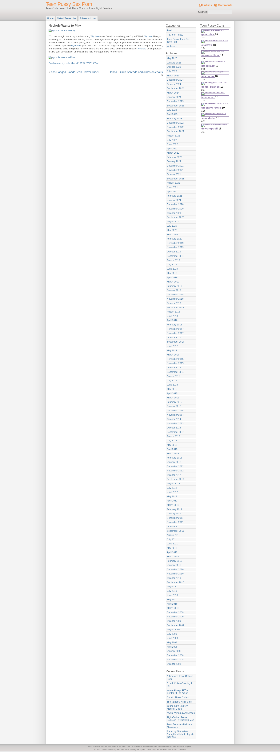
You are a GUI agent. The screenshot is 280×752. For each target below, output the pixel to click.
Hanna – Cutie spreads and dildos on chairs (136, 72)
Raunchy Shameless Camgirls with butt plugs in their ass (180, 734)
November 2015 (175, 363)
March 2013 (173, 453)
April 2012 (172, 500)
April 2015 (172, 393)
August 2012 (173, 483)
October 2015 (174, 367)
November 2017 (175, 333)
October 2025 (174, 67)
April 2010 (172, 604)
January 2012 (174, 513)
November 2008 (175, 659)
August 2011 (173, 535)
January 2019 (174, 290)
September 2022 (175, 131)
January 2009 (174, 651)
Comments (225, 5)
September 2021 (175, 178)
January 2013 (174, 462)
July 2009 (172, 634)
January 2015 (174, 406)
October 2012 (174, 475)
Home (50, 18)
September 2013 (175, 432)
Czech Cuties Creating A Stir (179, 685)
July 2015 (172, 380)
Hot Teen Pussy (175, 34)
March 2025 (173, 75)
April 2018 (172, 320)
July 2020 (172, 225)
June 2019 (172, 268)
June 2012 (172, 492)
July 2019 (172, 264)
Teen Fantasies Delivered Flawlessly (180, 726)
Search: (203, 11)
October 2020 (174, 213)
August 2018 (173, 311)
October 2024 (174, 84)
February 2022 (174, 157)
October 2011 (174, 526)
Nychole (95, 36)
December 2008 (175, 655)
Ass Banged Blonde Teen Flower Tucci (74, 72)
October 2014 (174, 419)
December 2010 (175, 569)
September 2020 (175, 217)
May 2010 (172, 599)
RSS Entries (162, 749)
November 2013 (175, 423)
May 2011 (172, 548)
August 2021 (173, 183)
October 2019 (174, 251)
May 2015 (172, 389)
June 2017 (172, 346)
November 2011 (175, 522)
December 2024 (175, 80)
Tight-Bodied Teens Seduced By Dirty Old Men (180, 719)
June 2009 (172, 638)
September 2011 (175, 531)
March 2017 (173, 354)
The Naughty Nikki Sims (179, 701)
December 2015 (175, 359)
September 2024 (175, 88)
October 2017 (174, 337)
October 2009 (174, 621)
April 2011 (172, 552)
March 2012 (173, 505)
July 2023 (172, 110)
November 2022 (175, 127)
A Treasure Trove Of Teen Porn (180, 677)
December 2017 (175, 329)
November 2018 (175, 298)
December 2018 (175, 294)
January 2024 (174, 97)
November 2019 (175, 247)
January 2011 (174, 565)
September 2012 (175, 479)
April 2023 (172, 114)
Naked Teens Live (66, 18)
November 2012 (175, 470)
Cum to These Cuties (178, 697)
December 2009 (175, 612)
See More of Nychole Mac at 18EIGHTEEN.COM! (74, 63)
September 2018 (175, 307)
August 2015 (173, 376)
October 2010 (174, 578)
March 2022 (173, 153)
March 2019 (173, 281)
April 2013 (172, 449)
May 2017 (172, 350)
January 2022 (174, 161)
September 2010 (175, 582)
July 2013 (172, 440)
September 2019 (175, 256)
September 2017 (175, 341)
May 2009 (172, 642)
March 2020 (173, 234)
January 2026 (174, 62)
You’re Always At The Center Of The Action (177, 692)
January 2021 (174, 200)
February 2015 (174, 402)
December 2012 (175, 466)
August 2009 (173, 629)
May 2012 (172, 496)
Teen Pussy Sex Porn (69, 4)
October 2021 (174, 174)
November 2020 (175, 208)
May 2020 (172, 230)
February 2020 (174, 238)
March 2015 (173, 397)
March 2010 (173, 608)
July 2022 (172, 140)
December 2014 (175, 410)
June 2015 (172, 384)
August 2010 (173, 586)
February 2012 (174, 509)
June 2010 (172, 595)
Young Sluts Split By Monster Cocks (177, 707)
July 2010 (172, 591)
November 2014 (175, 415)
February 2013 (174, 457)
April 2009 (172, 647)
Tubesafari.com (88, 18)
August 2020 (173, 221)
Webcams (172, 46)
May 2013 (172, 445)
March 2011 (173, 556)
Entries (207, 5)
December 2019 (175, 243)
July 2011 (172, 539)
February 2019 (174, 286)
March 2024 (173, 92)
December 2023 (175, 101)
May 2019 (172, 273)
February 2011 (174, 561)
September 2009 (175, 625)
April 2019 (172, 277)
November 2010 (175, 573)
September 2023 (175, 105)
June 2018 (172, 316)
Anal (169, 30)
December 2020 (175, 204)
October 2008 (174, 664)
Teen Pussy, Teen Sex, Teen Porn (178, 40)
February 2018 (174, 324)
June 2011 (172, 543)
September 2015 (175, 372)
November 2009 (175, 616)
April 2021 (172, 191)
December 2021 (175, 165)
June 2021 (172, 187)
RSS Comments (179, 749)
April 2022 (172, 148)
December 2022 (175, 122)
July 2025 (172, 71)
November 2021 (175, 170)
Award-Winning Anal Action (181, 713)
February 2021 (174, 195)
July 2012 (172, 488)
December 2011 (175, 518)
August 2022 (173, 135)
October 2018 (174, 303)
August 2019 (173, 260)
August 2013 (173, 436)
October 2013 (174, 427)
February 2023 (174, 118)
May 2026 (172, 58)
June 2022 (172, 144)
